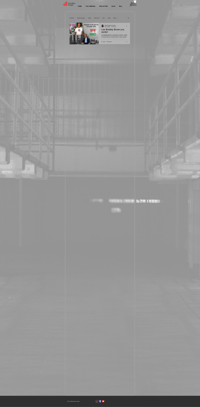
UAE (103, 18)
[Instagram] (97, 401)
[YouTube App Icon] (103, 401)
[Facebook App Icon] (100, 401)
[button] (128, 18)
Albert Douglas (81, 18)
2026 (109, 18)
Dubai (89, 18)
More (114, 18)
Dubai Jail (96, 18)
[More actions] (127, 26)
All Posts (72, 18)
